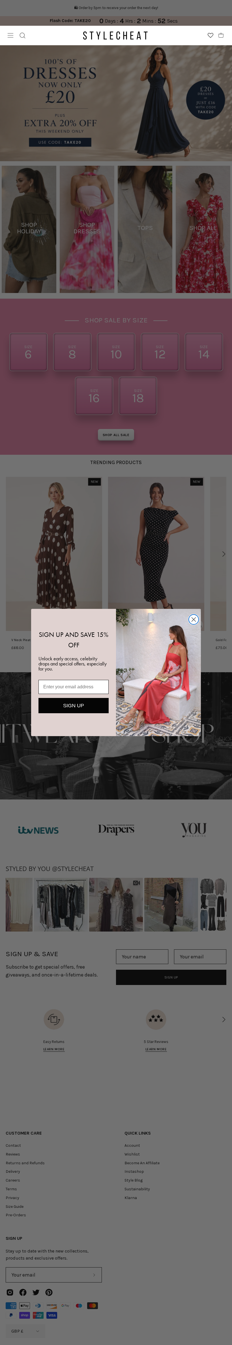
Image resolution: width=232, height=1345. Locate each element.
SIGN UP (73, 705)
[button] (22, 35)
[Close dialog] (194, 619)
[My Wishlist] (210, 35)
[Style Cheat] (115, 35)
